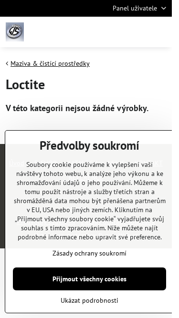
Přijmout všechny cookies (89, 279)
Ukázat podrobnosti (89, 300)
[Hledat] (114, 31)
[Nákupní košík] (137, 31)
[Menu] (160, 31)
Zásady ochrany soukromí (89, 253)
